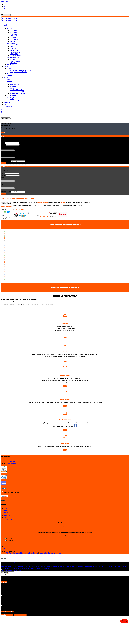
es (4, 8)
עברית (98, 566)
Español (10, 566)
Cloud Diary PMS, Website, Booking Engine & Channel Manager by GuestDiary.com (19, 553)
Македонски (52, 566)
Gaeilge (39, 566)
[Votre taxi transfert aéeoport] (32, 216)
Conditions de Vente (11, 64)
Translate (11, 574)
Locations (6, 27)
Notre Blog (9, 68)
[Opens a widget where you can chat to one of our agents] (124, 621)
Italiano (18, 566)
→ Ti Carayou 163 (14, 30)
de (4, 4)
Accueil (5, 25)
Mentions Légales (8, 106)
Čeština (77, 566)
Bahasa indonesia (93, 566)
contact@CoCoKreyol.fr (6, 206)
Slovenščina (39, 568)
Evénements (9, 75)
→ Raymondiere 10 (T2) (15, 52)
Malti (63, 566)
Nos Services (7, 77)
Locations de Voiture (14, 84)
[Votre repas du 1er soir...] (43, 216)
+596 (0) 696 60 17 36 (6, 1)
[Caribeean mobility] (23, 216)
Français (14, 566)
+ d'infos (3, 132)
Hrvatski (87, 566)
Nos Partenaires (10, 97)
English (6, 566)
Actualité (6, 66)
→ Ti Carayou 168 (14, 32)
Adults (2, 146)
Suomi (35, 566)
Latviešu (47, 566)
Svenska (27, 568)
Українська (121, 566)
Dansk (21, 566)
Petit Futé (12, 99)
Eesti (29, 566)
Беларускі (72, 566)
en (4, 6)
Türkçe (114, 566)
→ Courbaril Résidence (15, 61)
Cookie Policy (47, 553)
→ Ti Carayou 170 (13, 34)
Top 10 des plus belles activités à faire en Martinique (21, 70)
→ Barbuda (12, 41)
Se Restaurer (9, 79)
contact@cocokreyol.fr (12, 463)
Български (67, 566)
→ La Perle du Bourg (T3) (15, 55)
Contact (5, 104)
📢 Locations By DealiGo (12, 57)
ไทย (118, 566)
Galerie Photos (7, 102)
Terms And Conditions (56, 553)
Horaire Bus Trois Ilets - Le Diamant (17, 93)
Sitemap (41, 553)
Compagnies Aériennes (14, 88)
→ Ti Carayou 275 (14, 37)
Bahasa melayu (58, 566)
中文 (48, 568)
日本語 (126, 566)
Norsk (106, 566)
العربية (32, 566)
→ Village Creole (13, 63)
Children (3, 154)
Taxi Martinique (13, 86)
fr (4, 10)
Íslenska (102, 566)
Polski (11, 568)
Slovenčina (44, 568)
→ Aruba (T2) (13, 48)
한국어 (2, 568)
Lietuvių (43, 566)
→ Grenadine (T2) (14, 50)
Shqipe (34, 568)
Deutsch (2, 566)
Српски (31, 568)
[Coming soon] (62, 216)
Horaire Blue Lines (14, 82)
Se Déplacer (9, 81)
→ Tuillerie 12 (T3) (14, 54)
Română (23, 568)
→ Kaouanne (12, 59)
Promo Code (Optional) (6, 161)
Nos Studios (9, 28)
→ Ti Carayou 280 (14, 39)
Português (7, 568)
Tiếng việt (15, 568)
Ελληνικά (25, 566)
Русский (19, 568)
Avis (7, 73)
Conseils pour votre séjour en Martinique (18, 72)
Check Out (3, 144)
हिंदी (80, 566)
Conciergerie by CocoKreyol (13, 100)
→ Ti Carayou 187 (13, 36)
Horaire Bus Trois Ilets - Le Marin (17, 90)
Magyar (82, 566)
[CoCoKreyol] (5, 213)
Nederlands (110, 566)
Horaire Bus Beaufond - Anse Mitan (17, 91)
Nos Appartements (11, 43)
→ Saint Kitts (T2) (14, 45)
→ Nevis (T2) (12, 46)
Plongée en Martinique (11, 95)
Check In (3, 143)
